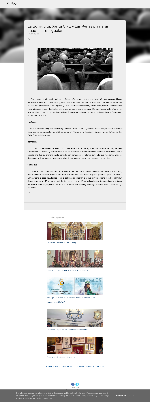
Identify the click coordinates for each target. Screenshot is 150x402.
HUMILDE (100, 367)
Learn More (120, 396)
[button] (29, 39)
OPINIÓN (90, 367)
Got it (132, 396)
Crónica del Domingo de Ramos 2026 (61, 243)
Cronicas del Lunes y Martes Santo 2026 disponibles (67, 270)
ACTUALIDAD (52, 367)
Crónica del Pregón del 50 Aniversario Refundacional (67, 330)
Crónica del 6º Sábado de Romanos (61, 357)
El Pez (12, 4)
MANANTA (79, 367)
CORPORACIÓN (66, 367)
